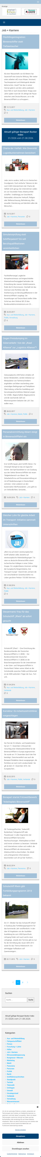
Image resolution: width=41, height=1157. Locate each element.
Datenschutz (22, 1154)
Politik (6, 318)
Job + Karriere (29, 110)
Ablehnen (20, 1142)
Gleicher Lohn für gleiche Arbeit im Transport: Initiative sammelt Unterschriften (19, 520)
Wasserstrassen (13, 1101)
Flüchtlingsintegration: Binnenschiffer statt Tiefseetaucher (14, 42)
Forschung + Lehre (14, 1047)
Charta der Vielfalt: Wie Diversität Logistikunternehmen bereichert (20, 150)
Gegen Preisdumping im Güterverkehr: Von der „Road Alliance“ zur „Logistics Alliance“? (20, 343)
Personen (21, 217)
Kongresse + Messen (15, 1058)
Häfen (9, 1049)
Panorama (22, 868)
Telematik (10, 1085)
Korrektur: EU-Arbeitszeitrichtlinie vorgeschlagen (20, 713)
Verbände (7, 690)
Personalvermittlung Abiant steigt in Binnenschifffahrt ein (20, 434)
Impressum (30, 1154)
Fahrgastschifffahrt (14, 1041)
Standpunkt (11, 1080)
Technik (10, 1082)
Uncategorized (12, 1093)
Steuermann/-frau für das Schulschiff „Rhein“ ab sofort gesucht (17, 616)
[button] (37, 1107)
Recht (9, 1074)
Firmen (9, 1044)
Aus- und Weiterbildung (15, 110)
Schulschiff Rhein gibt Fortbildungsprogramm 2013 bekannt (17, 891)
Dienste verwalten (20, 1130)
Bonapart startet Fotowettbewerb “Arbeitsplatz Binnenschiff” (20, 799)
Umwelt (10, 1091)
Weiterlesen (20, 120)
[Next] (27, 982)
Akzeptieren (20, 1136)
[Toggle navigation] (38, 2)
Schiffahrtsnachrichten (15, 1077)
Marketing (11, 1060)
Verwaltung (13, 318)
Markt (20, 414)
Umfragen (10, 1088)
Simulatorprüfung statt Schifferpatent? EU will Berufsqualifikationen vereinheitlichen (14, 241)
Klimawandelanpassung (16, 1055)
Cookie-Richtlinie (12, 1154)
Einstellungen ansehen (20, 1149)
